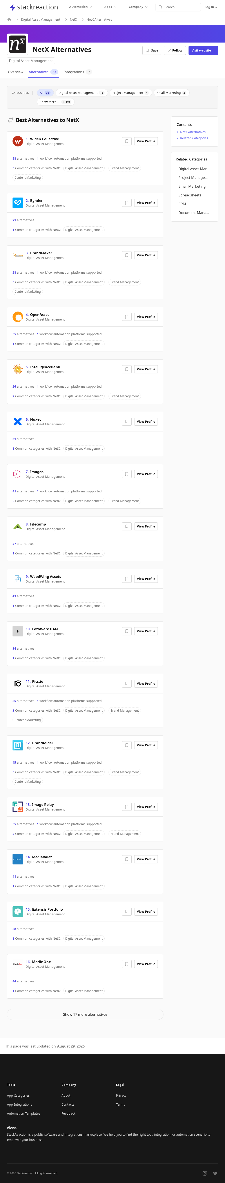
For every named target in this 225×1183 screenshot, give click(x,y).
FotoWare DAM (45, 629)
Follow (177, 50)
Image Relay (43, 804)
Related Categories (194, 138)
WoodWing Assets (45, 576)
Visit (203, 50)
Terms (120, 1104)
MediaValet (42, 857)
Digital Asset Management (40, 19)
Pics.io (37, 681)
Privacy (121, 1095)
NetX (73, 19)
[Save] (127, 141)
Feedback (68, 1113)
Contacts (68, 1104)
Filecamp (38, 524)
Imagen (37, 471)
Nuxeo (36, 419)
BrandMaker (41, 253)
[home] (9, 19)
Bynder (36, 200)
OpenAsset (39, 314)
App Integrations (19, 1104)
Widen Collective (44, 139)
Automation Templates (23, 1113)
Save (154, 50)
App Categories (18, 1095)
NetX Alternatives (193, 132)
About (66, 1095)
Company (136, 7)
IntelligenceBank (45, 367)
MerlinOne (41, 961)
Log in (211, 7)
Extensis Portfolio (47, 909)
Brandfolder (42, 743)
